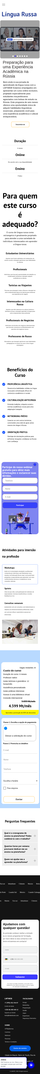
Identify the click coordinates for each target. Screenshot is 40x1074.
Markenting (26, 1005)
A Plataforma (9, 1029)
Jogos (24, 1013)
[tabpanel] (20, 632)
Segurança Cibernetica (29, 1018)
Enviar (19, 799)
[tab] (20, 574)
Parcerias (7, 1038)
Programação (27, 1008)
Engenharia (26, 1016)
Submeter (20, 977)
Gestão (25, 1010)
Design (25, 1002)
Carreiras (7, 1032)
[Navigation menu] (3, 5)
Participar (20, 505)
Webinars (7, 1035)
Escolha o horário (10, 776)
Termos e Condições (11, 1042)
